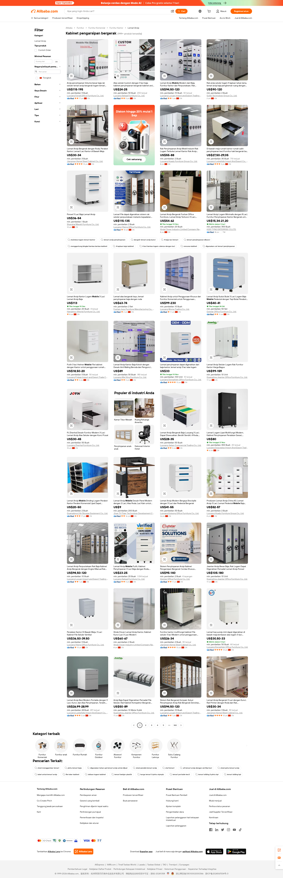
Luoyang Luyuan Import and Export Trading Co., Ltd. (180, 95)
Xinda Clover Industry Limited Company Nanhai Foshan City (180, 229)
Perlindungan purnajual (90, 812)
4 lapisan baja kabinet (125, 246)
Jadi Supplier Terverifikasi (220, 812)
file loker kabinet (72, 774)
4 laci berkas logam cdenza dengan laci (158, 246)
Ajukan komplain (173, 806)
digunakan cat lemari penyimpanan (220, 246)
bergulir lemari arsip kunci (145, 240)
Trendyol (173, 864)
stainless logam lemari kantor (83, 240)
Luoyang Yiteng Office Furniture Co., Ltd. (132, 227)
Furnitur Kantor (116, 28)
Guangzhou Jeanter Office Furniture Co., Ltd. (227, 377)
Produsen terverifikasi (133, 795)
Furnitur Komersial (96, 28)
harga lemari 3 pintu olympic (152, 774)
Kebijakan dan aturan (89, 823)
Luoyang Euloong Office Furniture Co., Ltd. (179, 513)
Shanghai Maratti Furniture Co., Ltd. (83, 224)
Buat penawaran (130, 800)
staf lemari (169, 768)
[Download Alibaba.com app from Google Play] (236, 851)
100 (175, 725)
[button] (172, 11)
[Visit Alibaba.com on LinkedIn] (216, 829)
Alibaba (69, 28)
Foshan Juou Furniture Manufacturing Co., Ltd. (134, 309)
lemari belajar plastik (123, 774)
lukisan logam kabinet (97, 774)
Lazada (141, 864)
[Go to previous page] (133, 725)
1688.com (111, 864)
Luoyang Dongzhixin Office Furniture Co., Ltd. (180, 379)
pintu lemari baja (75, 768)
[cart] (209, 11)
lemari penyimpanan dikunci (198, 240)
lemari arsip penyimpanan (114, 240)
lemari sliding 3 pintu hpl (208, 774)
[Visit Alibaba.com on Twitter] (222, 829)
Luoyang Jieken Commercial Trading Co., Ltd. (180, 445)
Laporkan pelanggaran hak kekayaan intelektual (182, 818)
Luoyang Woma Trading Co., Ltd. (174, 309)
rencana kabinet (190, 246)
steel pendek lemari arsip (146, 768)
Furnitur (80, 28)
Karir (39, 812)
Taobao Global (153, 864)
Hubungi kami (172, 800)
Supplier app (146, 851)
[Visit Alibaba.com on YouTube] (234, 829)
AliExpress (99, 864)
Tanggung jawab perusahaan (50, 806)
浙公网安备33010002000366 (189, 873)
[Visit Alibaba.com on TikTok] (240, 829)
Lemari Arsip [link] (133, 28)
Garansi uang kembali (89, 800)
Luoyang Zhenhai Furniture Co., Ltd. (83, 445)
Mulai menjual (215, 800)
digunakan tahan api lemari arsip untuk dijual (108, 768)
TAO (164, 864)
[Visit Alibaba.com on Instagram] (228, 829)
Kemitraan (213, 817)
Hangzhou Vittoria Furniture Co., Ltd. (83, 311)
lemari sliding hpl (234, 774)
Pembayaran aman (88, 795)
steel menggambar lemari (48, 768)
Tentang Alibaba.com (47, 789)
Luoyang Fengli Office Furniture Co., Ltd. (85, 95)
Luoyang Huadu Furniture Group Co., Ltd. (178, 161)
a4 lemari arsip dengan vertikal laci (197, 768)
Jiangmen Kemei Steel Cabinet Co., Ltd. (85, 161)
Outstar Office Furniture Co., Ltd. (221, 311)
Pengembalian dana (175, 812)
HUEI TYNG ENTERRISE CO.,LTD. (221, 229)
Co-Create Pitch (44, 800)
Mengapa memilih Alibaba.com (51, 795)
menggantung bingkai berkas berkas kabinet (89, 246)
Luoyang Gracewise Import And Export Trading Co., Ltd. (227, 447)
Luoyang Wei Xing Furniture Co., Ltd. (130, 377)
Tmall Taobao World (127, 864)
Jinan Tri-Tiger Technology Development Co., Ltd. (134, 513)
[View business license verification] (168, 873)
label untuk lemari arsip (47, 774)
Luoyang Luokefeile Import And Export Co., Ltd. (227, 161)
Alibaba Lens (54, 851)
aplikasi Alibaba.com (192, 851)
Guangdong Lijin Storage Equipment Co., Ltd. (87, 513)
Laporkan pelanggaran (176, 826)
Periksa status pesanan (219, 806)
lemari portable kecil (181, 774)
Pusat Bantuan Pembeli (176, 795)
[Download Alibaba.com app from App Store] (214, 851)
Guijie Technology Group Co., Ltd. (222, 95)
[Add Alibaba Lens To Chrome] (83, 851)
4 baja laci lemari (171, 240)
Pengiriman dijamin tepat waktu (94, 806)
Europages (184, 864)
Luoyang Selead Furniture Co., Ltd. (129, 95)
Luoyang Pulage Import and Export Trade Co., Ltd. (87, 377)
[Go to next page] (181, 725)
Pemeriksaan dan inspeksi (91, 817)
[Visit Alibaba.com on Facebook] (211, 829)
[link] (279, 850)
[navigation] (47, 377)
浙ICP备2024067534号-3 (216, 873)
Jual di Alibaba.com (218, 795)
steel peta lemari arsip (230, 768)
